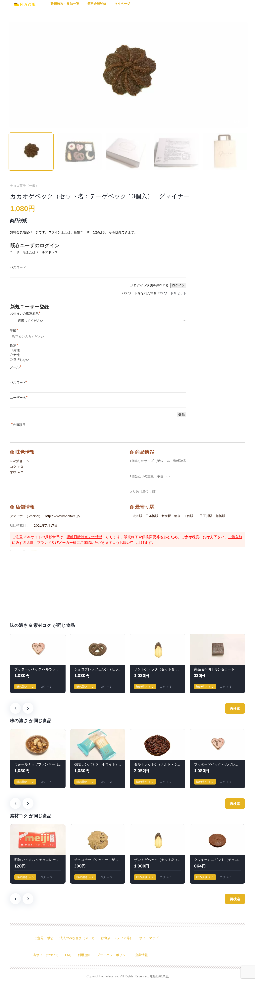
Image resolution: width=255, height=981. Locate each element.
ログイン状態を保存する (151, 285)
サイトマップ (148, 938)
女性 (16, 355)
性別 (14, 345)
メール (15, 367)
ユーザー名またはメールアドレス (34, 252)
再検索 (235, 708)
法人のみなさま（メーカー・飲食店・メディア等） (96, 938)
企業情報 (141, 955)
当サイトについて (46, 955)
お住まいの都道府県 (25, 313)
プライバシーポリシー (113, 955)
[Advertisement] (127, 583)
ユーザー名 (19, 397)
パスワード (18, 267)
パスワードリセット (172, 293)
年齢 (14, 330)
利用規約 (84, 955)
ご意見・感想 (43, 938)
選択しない (21, 359)
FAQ (68, 955)
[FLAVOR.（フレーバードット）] (25, 4)
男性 (16, 350)
